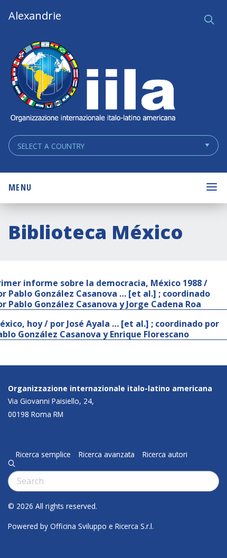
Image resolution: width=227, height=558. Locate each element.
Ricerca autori (165, 454)
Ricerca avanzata (107, 454)
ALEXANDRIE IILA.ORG (92, 82)
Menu (20, 187)
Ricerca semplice (43, 454)
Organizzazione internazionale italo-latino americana (110, 388)
